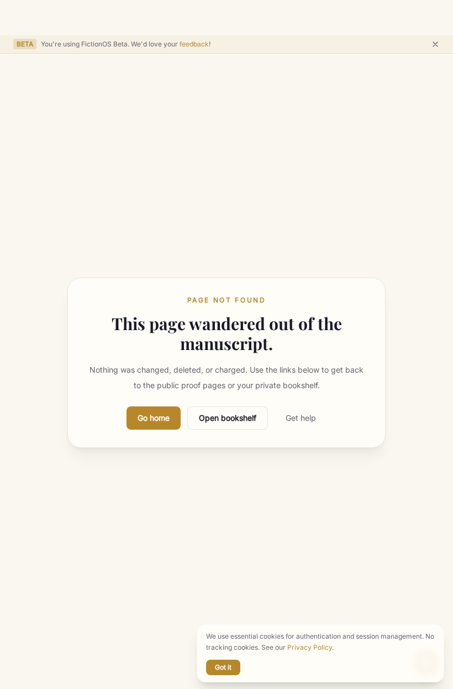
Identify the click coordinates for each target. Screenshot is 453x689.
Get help (301, 417)
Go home (154, 417)
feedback (194, 44)
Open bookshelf (227, 417)
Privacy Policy (309, 647)
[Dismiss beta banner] (435, 44)
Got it (223, 667)
